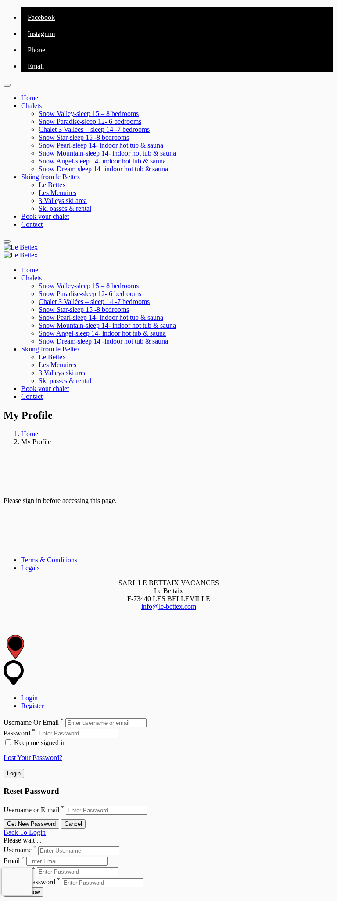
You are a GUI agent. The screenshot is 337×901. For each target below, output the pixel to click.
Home (29, 97)
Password (17, 733)
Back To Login (25, 832)
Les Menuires (57, 192)
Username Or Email (31, 722)
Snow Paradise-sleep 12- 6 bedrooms (90, 121)
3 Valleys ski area (63, 200)
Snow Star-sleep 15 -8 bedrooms (84, 137)
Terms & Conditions (49, 560)
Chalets (31, 105)
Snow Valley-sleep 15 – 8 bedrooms (89, 113)
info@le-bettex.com (168, 606)
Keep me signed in (39, 742)
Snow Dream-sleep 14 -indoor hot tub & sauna (103, 169)
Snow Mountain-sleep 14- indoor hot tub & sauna (107, 153)
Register (32, 705)
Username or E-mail (31, 810)
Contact (32, 224)
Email (12, 861)
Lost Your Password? (33, 757)
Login (29, 698)
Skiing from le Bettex (50, 177)
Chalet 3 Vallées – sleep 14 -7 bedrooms (94, 129)
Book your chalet (45, 216)
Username (18, 850)
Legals (30, 568)
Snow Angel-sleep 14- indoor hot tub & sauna (102, 161)
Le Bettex (52, 184)
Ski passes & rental (65, 208)
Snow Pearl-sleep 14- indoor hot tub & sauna (101, 145)
